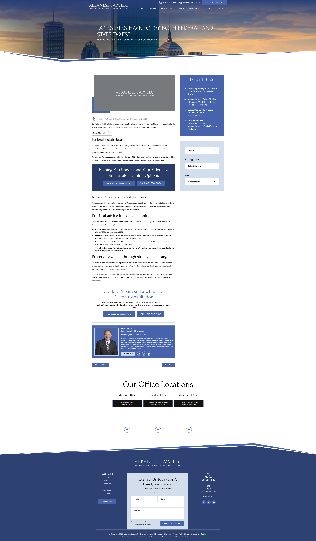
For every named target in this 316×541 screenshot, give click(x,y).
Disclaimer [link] (158, 534)
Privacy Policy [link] (178, 534)
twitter (144, 353)
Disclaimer (134, 522)
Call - (214, 3)
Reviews (208, 9)
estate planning (119, 269)
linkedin (149, 353)
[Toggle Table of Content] (108, 132)
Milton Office (127, 395)
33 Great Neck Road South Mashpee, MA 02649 (189, 404)
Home (141, 9)
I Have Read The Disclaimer (142, 524)
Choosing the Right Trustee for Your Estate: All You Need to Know (202, 91)
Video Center (194, 9)
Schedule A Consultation (119, 183)
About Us (152, 9)
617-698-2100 (208, 480)
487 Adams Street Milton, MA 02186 (127, 404)
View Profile (128, 353)
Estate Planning (120, 119)
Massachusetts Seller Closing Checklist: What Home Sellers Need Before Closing (202, 102)
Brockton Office (158, 395)
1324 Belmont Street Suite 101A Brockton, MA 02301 (158, 404)
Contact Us (222, 9)
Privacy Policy (144, 522)
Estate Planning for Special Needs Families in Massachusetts (200, 113)
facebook (139, 353)
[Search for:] (202, 150)
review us (107, 501)
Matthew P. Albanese (106, 119)
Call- (150, 183)
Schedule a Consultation (119, 314)
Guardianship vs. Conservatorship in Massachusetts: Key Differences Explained (203, 124)
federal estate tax (101, 145)
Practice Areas (167, 9)
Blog (181, 9)
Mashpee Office (188, 395)
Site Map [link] (167, 534)
